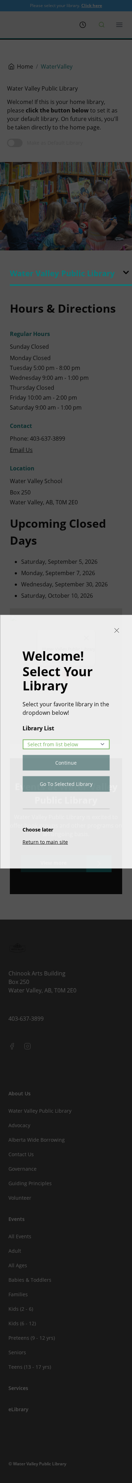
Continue (66, 762)
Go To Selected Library (66, 783)
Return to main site (45, 841)
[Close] (116, 630)
